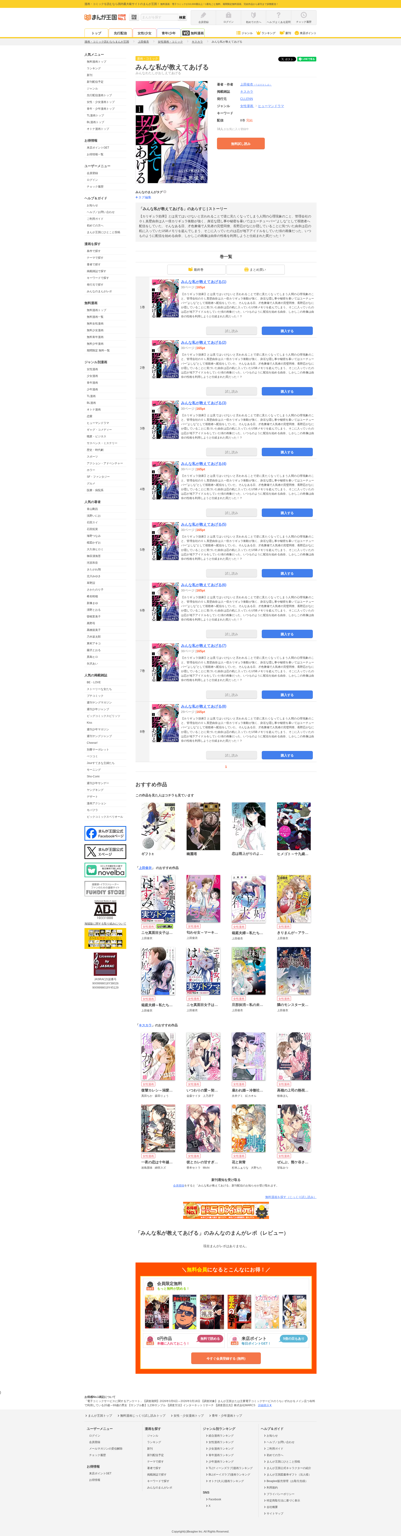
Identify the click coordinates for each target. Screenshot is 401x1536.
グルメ (91, 483)
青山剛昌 (92, 509)
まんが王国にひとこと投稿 (103, 232)
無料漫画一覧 (95, 316)
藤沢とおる (94, 650)
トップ (96, 33)
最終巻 (199, 269)
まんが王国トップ (100, 1415)
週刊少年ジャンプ (98, 709)
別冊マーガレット (98, 749)
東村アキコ (94, 643)
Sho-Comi (93, 776)
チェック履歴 (95, 186)
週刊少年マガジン (98, 729)
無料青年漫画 (95, 337)
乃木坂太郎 (94, 636)
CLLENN (246, 99)
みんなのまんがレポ (99, 291)
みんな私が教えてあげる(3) (203, 403)
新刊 (288, 33)
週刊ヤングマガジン (99, 702)
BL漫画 (91, 402)
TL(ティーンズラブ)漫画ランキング (231, 1468)
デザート (92, 796)
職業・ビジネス (96, 436)
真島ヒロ (92, 656)
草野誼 (91, 583)
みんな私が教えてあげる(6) (203, 585)
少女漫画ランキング (221, 1448)
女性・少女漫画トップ (101, 102)
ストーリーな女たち (99, 689)
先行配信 (120, 33)
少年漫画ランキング (221, 1461)
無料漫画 (197, 33)
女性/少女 (145, 33)
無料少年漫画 (95, 343)
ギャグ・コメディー (99, 429)
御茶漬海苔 (94, 556)
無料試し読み (241, 144)
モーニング (94, 769)
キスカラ (145, 1025)
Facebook (215, 1499)
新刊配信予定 (95, 81)
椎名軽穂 (92, 596)
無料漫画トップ (96, 61)
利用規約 (272, 1487)
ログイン (92, 179)
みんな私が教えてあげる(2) (203, 342)
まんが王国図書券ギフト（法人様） (289, 1474)
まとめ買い (258, 269)
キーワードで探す (98, 278)
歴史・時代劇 (95, 450)
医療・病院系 (95, 490)
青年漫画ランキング (221, 1455)
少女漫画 (92, 376)
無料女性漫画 (95, 323)
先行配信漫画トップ (99, 95)
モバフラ (92, 810)
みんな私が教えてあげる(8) (203, 706)
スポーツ (92, 456)
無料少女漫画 (95, 330)
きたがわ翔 (94, 569)
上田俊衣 (256, 84)
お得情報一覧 (95, 154)
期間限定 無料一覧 (98, 350)
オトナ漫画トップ (98, 128)
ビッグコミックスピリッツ (103, 716)
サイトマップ (275, 1513)
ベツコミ (92, 756)
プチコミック (95, 695)
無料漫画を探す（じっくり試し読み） (291, 1197)
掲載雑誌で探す (96, 271)
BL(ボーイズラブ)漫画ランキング (229, 1474)
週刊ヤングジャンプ (99, 736)
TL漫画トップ (95, 115)
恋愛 (89, 416)
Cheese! (92, 742)
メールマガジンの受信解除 (106, 1448)
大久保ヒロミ (95, 549)
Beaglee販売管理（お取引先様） (287, 1481)
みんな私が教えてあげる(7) (203, 646)
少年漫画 (92, 389)
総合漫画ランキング (221, 1435)
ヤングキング (95, 790)
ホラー (91, 470)
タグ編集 (144, 197)
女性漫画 (92, 369)
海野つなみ (94, 535)
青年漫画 (92, 382)
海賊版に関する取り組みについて (105, 923)
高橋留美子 (94, 630)
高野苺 (91, 623)
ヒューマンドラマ (98, 423)
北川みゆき (94, 576)
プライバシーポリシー (280, 1494)
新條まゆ (92, 603)
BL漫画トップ (95, 122)
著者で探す (94, 264)
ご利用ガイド (95, 218)
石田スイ (92, 522)
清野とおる (94, 609)
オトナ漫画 (94, 409)
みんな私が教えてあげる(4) (203, 464)
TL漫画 (91, 396)
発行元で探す (95, 284)
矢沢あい (92, 663)
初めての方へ (95, 225)
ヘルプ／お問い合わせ (101, 212)
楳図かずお (94, 542)
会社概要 (272, 1507)
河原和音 (92, 562)
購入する (287, 331)
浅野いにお (94, 515)
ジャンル (247, 33)
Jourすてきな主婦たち (101, 763)
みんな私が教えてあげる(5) (203, 524)
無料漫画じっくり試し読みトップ (142, 1415)
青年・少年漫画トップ (101, 108)
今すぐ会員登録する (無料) (226, 1358)
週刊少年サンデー (98, 783)
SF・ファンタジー (98, 476)
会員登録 (92, 173)
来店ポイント (308, 33)
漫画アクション (96, 803)
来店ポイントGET (98, 147)
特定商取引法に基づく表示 (283, 1500)
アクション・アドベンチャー (105, 463)
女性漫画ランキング (221, 1442)
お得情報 (94, 1480)
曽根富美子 (94, 616)
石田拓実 (92, 529)
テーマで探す (95, 257)
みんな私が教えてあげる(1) (203, 282)
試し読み (231, 331)
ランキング (268, 33)
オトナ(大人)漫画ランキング (226, 1481)
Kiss (89, 722)
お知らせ (92, 205)
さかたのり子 (95, 589)
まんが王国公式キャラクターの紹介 (289, 1468)
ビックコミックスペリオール (105, 816)
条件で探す (94, 251)
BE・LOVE (94, 682)
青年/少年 (169, 33)
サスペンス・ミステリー (102, 443)
